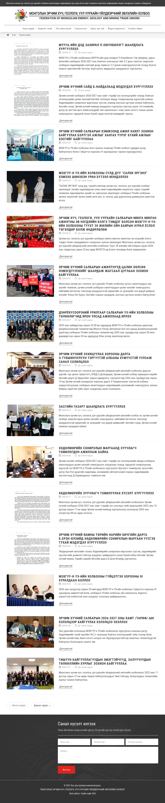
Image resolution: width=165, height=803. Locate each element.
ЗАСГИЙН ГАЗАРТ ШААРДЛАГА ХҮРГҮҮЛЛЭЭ (92, 406)
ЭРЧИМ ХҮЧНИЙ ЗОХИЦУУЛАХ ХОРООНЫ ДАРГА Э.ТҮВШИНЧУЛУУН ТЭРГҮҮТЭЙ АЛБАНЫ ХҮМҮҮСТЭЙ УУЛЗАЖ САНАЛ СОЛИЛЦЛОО (105, 358)
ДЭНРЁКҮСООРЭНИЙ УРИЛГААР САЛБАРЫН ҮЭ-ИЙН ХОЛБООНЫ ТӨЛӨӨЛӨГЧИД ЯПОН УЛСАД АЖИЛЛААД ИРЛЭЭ (106, 314)
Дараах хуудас (42, 705)
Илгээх (66, 769)
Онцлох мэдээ (25, 35)
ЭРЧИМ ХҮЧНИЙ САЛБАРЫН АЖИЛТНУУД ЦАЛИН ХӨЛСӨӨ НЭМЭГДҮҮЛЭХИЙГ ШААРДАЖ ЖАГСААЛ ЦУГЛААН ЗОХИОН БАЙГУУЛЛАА (103, 271)
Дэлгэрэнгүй (65, 75)
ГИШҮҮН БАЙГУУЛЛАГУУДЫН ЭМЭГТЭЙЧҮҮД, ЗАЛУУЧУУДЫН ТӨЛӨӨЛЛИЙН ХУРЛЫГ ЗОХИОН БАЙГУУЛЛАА (105, 661)
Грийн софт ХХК (88, 793)
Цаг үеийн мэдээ (85, 52)
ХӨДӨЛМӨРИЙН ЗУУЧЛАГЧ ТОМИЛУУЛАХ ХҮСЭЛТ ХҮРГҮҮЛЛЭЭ (106, 493)
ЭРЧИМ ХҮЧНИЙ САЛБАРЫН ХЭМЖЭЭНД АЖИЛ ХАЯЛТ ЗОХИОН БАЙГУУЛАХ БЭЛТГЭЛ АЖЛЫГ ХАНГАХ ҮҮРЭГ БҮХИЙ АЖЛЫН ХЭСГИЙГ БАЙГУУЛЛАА (106, 135)
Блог (14, 35)
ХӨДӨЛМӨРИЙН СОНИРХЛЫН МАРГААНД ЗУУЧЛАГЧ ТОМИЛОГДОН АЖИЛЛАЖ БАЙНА (97, 450)
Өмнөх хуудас (17, 705)
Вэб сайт (73, 793)
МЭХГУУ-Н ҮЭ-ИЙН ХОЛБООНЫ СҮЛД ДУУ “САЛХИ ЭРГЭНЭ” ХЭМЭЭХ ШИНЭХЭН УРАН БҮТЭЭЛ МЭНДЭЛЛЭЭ (103, 175)
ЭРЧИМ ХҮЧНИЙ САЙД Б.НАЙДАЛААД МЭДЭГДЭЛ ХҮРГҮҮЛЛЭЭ (106, 87)
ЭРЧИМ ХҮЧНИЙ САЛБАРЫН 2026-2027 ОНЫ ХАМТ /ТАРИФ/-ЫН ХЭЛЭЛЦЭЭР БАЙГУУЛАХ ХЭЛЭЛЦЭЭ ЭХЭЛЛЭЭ (106, 620)
